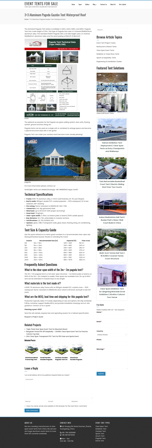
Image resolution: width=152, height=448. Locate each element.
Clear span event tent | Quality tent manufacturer (41, 7)
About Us (113, 4)
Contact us (103, 4)
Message (101, 349)
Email (99, 322)
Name (99, 312)
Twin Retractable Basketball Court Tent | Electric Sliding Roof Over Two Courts (112, 184)
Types (80, 4)
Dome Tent (100, 441)
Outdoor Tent (101, 431)
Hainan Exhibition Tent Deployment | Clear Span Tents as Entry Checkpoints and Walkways (112, 147)
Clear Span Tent (102, 426)
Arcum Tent (100, 436)
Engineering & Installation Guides (109, 61)
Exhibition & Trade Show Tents (108, 54)
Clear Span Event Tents (105, 50)
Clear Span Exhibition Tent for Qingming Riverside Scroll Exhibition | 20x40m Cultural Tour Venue (112, 293)
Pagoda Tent (100, 438)
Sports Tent (100, 434)
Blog (94, 4)
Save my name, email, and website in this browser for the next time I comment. (57, 406)
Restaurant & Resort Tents (106, 47)
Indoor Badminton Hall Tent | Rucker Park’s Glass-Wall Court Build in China (112, 220)
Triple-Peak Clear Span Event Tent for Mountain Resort (46, 329)
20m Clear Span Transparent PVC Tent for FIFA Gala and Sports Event (52, 336)
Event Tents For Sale (41, 3)
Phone (99, 340)
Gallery (87, 4)
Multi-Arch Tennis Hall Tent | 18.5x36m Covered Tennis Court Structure (112, 256)
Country (100, 331)
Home (73, 4)
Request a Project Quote (34, 317)
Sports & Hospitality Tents (106, 58)
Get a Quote (122, 4)
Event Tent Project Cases (106, 43)
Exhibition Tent (101, 429)
